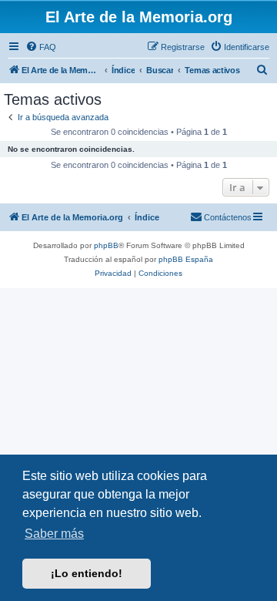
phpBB (106, 245)
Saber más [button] (54, 533)
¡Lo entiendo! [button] (86, 573)
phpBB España (186, 259)
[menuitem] (40, 47)
